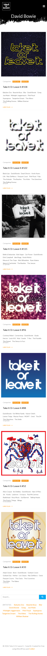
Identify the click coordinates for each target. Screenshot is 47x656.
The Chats (19, 578)
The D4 (38, 416)
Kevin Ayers (35, 173)
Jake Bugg (17, 257)
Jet (4, 494)
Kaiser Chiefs (30, 414)
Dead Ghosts (25, 173)
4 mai (5, 102)
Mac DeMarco (11, 176)
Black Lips (6, 173)
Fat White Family (19, 414)
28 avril (5, 183)
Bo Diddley (17, 492)
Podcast (16, 81)
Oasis (41, 575)
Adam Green (7, 573)
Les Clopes (23, 575)
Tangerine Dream (18, 98)
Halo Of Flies (36, 492)
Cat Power (29, 254)
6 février (6, 583)
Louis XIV (12, 338)
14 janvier (6, 421)
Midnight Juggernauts (19, 95)
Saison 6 (25, 81)
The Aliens (29, 98)
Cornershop (19, 335)
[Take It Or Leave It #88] (23, 375)
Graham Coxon (33, 573)
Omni (33, 416)
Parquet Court (23, 176)
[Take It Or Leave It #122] (23, 135)
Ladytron (15, 494)
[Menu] (44, 6)
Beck (15, 573)
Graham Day (7, 575)
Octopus (23, 494)
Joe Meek (6, 95)
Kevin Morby (26, 257)
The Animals (7, 179)
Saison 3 (25, 480)
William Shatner (22, 616)
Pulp (39, 176)
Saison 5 (25, 162)
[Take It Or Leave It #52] (23, 453)
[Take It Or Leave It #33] (23, 534)
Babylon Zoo (7, 92)
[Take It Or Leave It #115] (23, 216)
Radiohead (6, 497)
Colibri (32, 649)
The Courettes (29, 578)
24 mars (5, 342)
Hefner (15, 575)
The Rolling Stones (35, 613)
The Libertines (36, 179)
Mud (18, 338)
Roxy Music (16, 497)
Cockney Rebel (8, 335)
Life (4, 176)
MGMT (27, 416)
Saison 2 (25, 561)
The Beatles (17, 179)
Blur (24, 92)
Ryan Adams (34, 260)
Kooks (8, 494)
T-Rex (29, 338)
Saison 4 (25, 324)
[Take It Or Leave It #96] (23, 297)
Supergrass (7, 98)
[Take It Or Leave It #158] (23, 54)
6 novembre (7, 501)
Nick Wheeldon (23, 260)
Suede (23, 338)
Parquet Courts (8, 578)
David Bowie (31, 92)
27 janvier (6, 264)
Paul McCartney (32, 494)
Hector (5, 338)
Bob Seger (20, 254)
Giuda (36, 335)
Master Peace (18, 416)
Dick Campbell (8, 257)
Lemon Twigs (7, 416)
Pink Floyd (31, 95)
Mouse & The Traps (10, 260)
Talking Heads (35, 497)
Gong (39, 92)
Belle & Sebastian (9, 254)
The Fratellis (37, 338)
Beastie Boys (17, 92)
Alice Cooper (7, 492)
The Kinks (26, 179)
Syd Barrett (25, 497)
